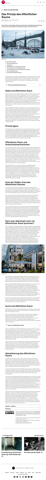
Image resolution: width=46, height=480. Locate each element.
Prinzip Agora (9, 65)
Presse (33, 472)
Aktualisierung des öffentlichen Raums (14, 72)
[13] (26, 190)
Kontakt (29, 472)
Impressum (7, 472)
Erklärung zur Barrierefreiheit (23, 474)
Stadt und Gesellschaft (27, 5)
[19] (24, 292)
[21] (18, 311)
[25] (14, 332)
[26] (16, 335)
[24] (18, 330)
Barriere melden (38, 472)
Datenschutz (12, 472)
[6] (30, 137)
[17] (38, 281)
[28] (38, 364)
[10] (10, 167)
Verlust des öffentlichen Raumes (17, 85)
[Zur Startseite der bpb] (6, 3)
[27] (34, 336)
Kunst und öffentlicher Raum (12, 71)
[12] (18, 172)
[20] (39, 300)
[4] (12, 116)
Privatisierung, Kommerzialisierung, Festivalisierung (12, 453)
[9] (24, 162)
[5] (32, 119)
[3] (29, 102)
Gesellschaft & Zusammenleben (13, 5)
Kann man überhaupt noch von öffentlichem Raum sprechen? (18, 69)
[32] (24, 402)
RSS (26, 472)
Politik (6, 5)
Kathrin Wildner (5, 20)
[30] (34, 385)
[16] (27, 216)
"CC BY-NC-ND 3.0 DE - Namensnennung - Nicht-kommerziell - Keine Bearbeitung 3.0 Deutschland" (28, 412)
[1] (7, 96)
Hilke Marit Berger (14, 20)
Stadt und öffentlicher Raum (36, 5)
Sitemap (17, 472)
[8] (16, 157)
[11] (18, 170)
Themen (3, 5)
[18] (28, 290)
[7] (15, 152)
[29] (29, 366)
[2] (22, 101)
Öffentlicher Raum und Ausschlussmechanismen (16, 66)
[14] (37, 192)
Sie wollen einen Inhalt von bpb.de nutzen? (24, 422)
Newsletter (22, 472)
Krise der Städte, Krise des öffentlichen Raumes (16, 68)
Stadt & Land (21, 5)
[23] (14, 321)
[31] (32, 399)
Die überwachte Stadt (32, 452)
